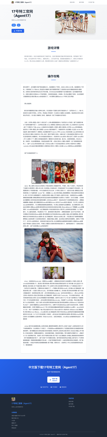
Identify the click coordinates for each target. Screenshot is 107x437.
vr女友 (13, 420)
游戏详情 (72, 2)
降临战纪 (14, 428)
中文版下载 (91, 2)
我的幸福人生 (15, 418)
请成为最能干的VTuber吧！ (19, 415)
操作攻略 (81, 2)
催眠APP (14, 423)
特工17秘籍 (14, 425)
